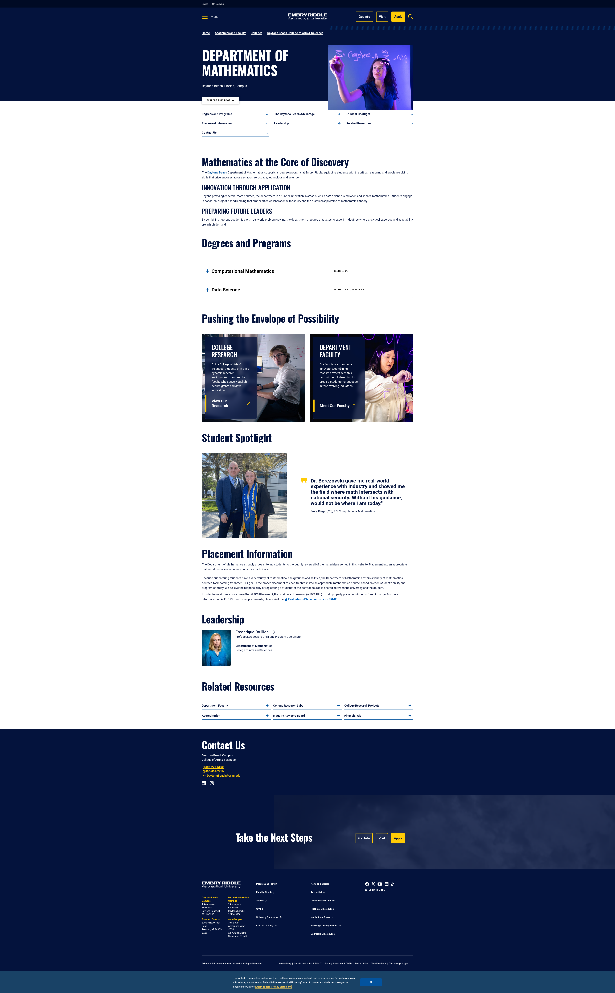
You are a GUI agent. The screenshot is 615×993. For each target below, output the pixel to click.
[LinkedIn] (204, 782)
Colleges (256, 33)
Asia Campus (235, 919)
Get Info (364, 17)
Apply (398, 838)
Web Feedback (378, 963)
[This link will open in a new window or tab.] (367, 883)
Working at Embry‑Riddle (324, 925)
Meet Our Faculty (335, 406)
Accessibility (285, 963)
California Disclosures (323, 934)
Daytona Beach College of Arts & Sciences (295, 33)
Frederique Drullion (252, 632)
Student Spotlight (358, 114)
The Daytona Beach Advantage (294, 114)
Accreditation (211, 715)
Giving (259, 909)
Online (205, 4)
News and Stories (320, 884)
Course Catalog (264, 925)
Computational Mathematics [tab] (280, 271)
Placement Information (217, 123)
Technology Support (399, 963)
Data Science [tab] (288, 290)
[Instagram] (212, 782)
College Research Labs (288, 705)
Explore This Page (218, 100)
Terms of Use (361, 963)
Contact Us (209, 132)
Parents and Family (266, 884)
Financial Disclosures (322, 909)
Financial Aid (352, 715)
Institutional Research (322, 917)
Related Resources (358, 123)
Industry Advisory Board (289, 715)
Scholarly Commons (267, 917)
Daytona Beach (217, 172)
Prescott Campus (211, 919)
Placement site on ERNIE (312, 599)
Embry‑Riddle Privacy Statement (273, 986)
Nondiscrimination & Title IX (308, 963)
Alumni (260, 900)
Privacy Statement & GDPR (338, 963)
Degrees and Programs (217, 114)
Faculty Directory (265, 892)
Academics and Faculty (230, 33)
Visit (382, 17)
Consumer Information (323, 900)
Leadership (281, 123)
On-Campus (218, 4)
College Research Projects (361, 705)
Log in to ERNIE (377, 890)
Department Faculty (215, 705)
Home (206, 33)
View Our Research (220, 403)
